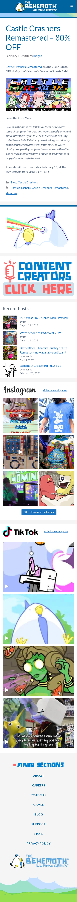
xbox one (11, 193)
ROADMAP (38, 795)
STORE (38, 833)
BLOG (38, 814)
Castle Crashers (28, 182)
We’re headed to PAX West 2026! (41, 333)
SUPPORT (38, 824)
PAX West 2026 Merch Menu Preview (44, 317)
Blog (13, 182)
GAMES (38, 804)
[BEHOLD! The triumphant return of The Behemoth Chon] (20, 452)
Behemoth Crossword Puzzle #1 (40, 365)
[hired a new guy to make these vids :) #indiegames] (56, 488)
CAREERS (38, 785)
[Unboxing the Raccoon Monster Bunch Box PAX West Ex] (20, 415)
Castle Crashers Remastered (24, 66)
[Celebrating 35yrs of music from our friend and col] (20, 488)
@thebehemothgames (55, 390)
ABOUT (38, 775)
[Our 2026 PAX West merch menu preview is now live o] (56, 415)
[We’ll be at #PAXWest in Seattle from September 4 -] (56, 452)
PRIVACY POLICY (38, 843)
